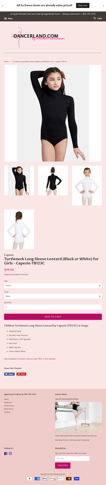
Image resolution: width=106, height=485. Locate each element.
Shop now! (82, 5)
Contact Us (8, 402)
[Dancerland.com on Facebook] (5, 454)
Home (6, 62)
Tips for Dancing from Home (66, 399)
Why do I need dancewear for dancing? (76, 440)
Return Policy (8, 409)
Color (6, 292)
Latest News (61, 394)
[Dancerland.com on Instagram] (10, 454)
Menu (10, 18)
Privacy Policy (9, 406)
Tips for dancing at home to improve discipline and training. (76, 436)
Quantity (8, 302)
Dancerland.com (59, 474)
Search (6, 399)
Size (5, 281)
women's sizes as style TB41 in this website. (37, 359)
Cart (99, 18)
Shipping (7, 274)
